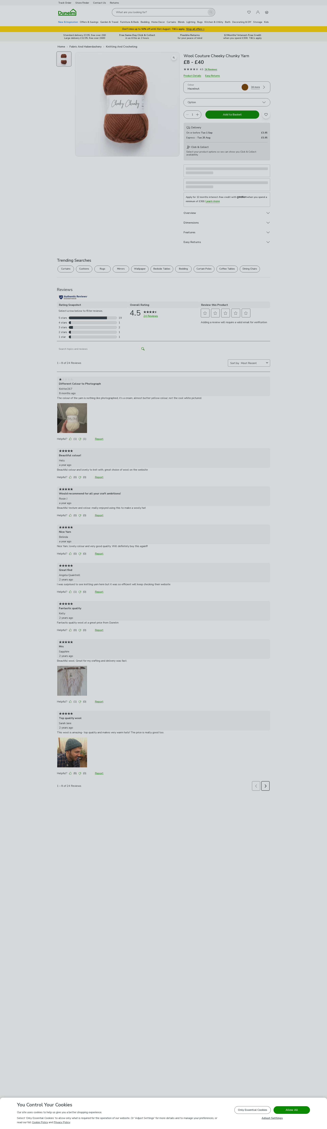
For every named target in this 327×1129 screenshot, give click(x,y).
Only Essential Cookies (252, 1110)
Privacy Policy (62, 1122)
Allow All (292, 1110)
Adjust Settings (272, 1118)
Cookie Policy (40, 1122)
